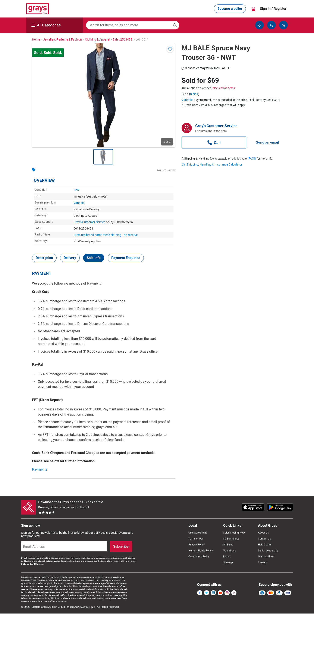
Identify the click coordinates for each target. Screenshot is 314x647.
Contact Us (264, 538)
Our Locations (266, 556)
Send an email (267, 142)
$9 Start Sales (231, 538)
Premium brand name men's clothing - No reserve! (105, 235)
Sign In (273, 9)
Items (226, 556)
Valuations (229, 550)
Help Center (264, 544)
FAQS (252, 158)
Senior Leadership (268, 550)
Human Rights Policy (200, 550)
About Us (263, 532)
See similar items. (224, 88)
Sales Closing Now (234, 532)
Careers (262, 562)
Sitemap (228, 562)
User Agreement (197, 532)
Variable (78, 203)
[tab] (44, 258)
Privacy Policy (196, 544)
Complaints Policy (199, 556)
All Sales (228, 544)
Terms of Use (195, 538)
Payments (39, 469)
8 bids (194, 94)
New (76, 190)
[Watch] (170, 49)
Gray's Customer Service (89, 222)
